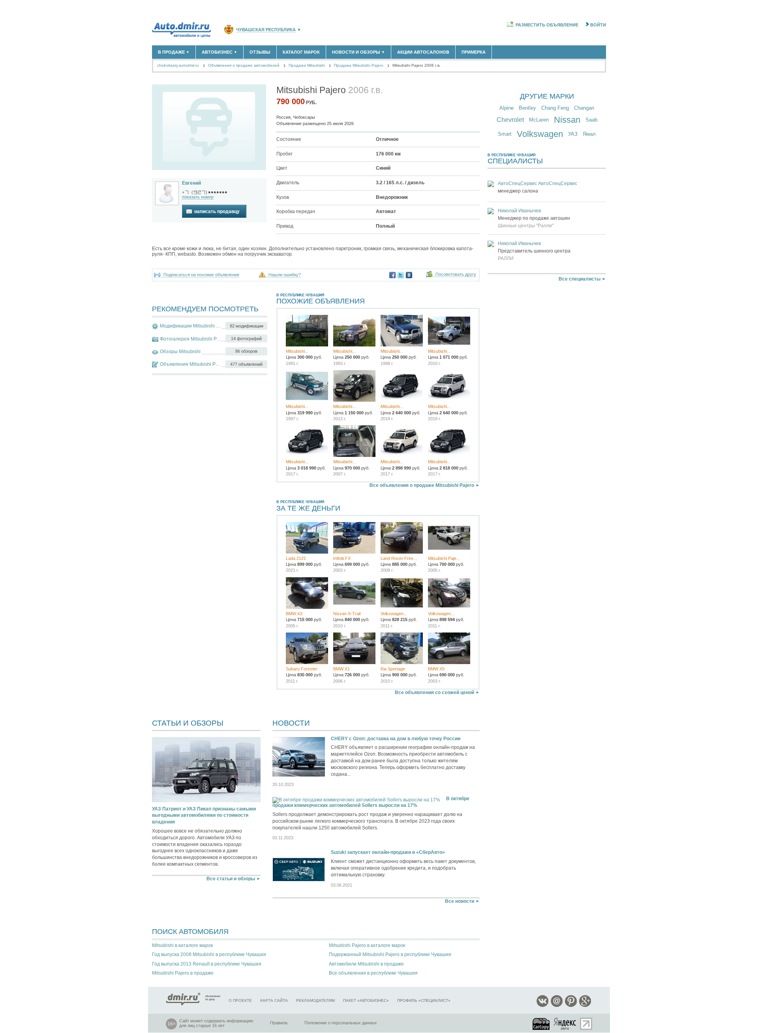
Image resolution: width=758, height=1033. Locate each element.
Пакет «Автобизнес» (366, 1000)
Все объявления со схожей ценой (434, 692)
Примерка (474, 52)
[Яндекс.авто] (565, 1024)
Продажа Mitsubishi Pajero (358, 65)
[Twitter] (401, 275)
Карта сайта (274, 1000)
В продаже (174, 52)
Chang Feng (555, 108)
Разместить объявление (547, 24)
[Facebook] (392, 275)
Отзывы (260, 52)
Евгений (191, 183)
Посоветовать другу (455, 274)
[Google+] (585, 1005)
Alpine (506, 108)
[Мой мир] (557, 1005)
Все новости (459, 901)
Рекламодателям (315, 1000)
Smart (505, 134)
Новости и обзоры (358, 52)
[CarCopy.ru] (542, 1024)
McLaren (539, 120)
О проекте (240, 1000)
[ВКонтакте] (409, 275)
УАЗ (573, 134)
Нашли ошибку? (284, 275)
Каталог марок (301, 52)
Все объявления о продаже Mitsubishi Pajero (422, 485)
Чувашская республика (266, 30)
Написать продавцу (217, 211)
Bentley (527, 108)
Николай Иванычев (519, 210)
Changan (584, 108)
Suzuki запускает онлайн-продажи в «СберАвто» (388, 852)
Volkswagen (540, 134)
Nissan (567, 120)
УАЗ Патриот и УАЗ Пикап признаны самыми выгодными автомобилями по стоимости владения (204, 815)
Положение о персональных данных (340, 1022)
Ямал (589, 134)
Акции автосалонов (423, 52)
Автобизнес (219, 52)
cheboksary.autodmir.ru (178, 65)
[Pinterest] (571, 1005)
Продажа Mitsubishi (307, 65)
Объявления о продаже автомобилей (244, 65)
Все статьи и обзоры (230, 878)
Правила (278, 1022)
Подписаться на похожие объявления (201, 275)
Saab (591, 120)
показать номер (198, 197)
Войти (598, 24)
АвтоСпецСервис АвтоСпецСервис (537, 183)
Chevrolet (510, 119)
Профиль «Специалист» (423, 1000)
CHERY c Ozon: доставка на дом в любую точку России (395, 738)
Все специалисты (579, 279)
